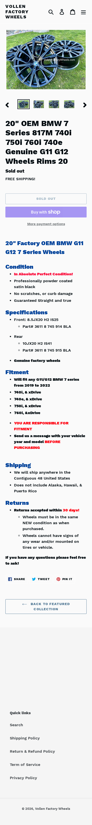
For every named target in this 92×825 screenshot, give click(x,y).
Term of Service (25, 764)
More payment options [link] (46, 224)
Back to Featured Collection (49, 606)
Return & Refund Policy (32, 751)
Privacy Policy (23, 777)
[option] (23, 104)
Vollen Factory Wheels (17, 11)
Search (16, 725)
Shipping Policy (25, 738)
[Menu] (83, 11)
